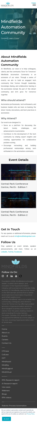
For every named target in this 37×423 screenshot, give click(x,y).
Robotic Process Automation (14, 406)
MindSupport (7, 369)
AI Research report (9, 384)
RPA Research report (10, 380)
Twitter (11, 252)
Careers (5, 340)
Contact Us (6, 343)
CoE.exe (5, 355)
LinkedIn (4, 252)
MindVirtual (7, 372)
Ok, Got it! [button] (6, 419)
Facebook (18, 252)
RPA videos (6, 397)
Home (4, 329)
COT (3, 358)
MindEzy (5, 365)
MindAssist (6, 362)
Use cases (6, 387)
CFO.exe (5, 351)
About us (6, 333)
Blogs (4, 394)
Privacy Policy (30, 414)
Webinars (6, 390)
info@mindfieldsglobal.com (24, 236)
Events (5, 336)
